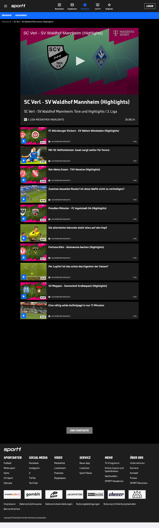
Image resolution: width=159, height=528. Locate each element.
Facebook (34, 463)
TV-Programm (112, 463)
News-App (85, 463)
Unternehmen (137, 463)
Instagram (34, 468)
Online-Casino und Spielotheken (114, 470)
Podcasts (58, 473)
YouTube (33, 482)
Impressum (10, 503)
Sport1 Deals (86, 473)
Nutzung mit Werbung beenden (120, 503)
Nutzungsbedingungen (88, 503)
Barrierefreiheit (12, 508)
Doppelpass (60, 477)
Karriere (134, 468)
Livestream (60, 468)
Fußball (7, 463)
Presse (133, 477)
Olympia (8, 482)
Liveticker (85, 468)
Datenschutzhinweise (30, 503)
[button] (79, 61)
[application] (79, 61)
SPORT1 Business (138, 482)
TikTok (32, 477)
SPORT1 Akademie (114, 481)
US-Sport (8, 477)
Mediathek (59, 463)
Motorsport (9, 468)
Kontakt (134, 473)
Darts (6, 473)
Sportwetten (111, 476)
